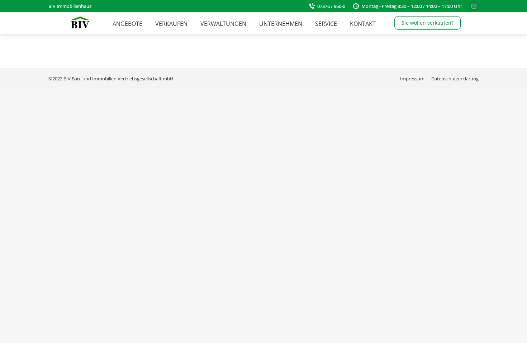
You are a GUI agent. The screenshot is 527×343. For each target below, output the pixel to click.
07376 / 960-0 (331, 6)
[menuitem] (127, 24)
